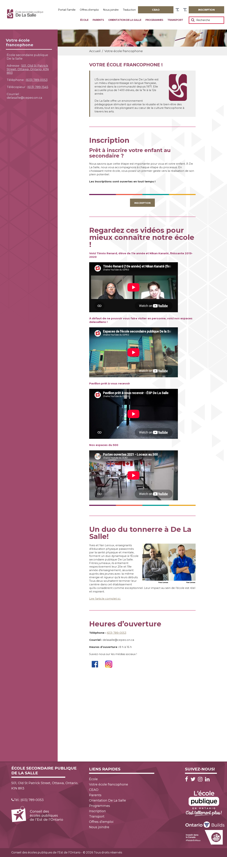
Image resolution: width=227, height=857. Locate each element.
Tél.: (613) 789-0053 (29, 800)
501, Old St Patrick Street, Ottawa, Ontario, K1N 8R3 (28, 69)
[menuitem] (155, 9)
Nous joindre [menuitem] (111, 10)
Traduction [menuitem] (129, 10)
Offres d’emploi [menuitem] (89, 10)
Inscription (142, 202)
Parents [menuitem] (98, 20)
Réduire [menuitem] (185, 10)
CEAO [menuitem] (93, 790)
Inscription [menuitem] (97, 811)
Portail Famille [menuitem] (67, 10)
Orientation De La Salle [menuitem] (124, 20)
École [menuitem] (84, 20)
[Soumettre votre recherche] (193, 20)
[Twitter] (193, 779)
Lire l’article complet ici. (105, 598)
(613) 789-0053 (37, 80)
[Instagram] (201, 779)
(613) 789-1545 (37, 87)
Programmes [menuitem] (154, 20)
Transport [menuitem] (175, 20)
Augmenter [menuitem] (177, 10)
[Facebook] (187, 779)
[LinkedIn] (207, 779)
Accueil (95, 51)
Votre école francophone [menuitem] (108, 784)
